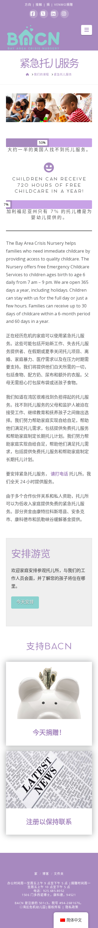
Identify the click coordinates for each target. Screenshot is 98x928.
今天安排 (25, 602)
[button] (86, 30)
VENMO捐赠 (63, 4)
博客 (45, 874)
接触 (39, 4)
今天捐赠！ (49, 732)
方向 (28, 4)
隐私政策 (71, 907)
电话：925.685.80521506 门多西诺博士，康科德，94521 (49, 893)
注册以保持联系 (49, 821)
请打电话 (59, 474)
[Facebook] (33, 13)
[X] (43, 13)
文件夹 (59, 874)
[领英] (54, 13)
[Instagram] (64, 13)
